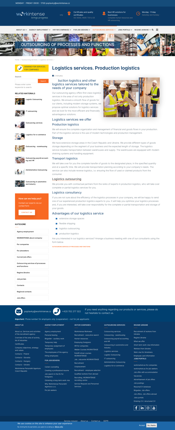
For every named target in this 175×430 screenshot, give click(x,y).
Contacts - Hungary (22, 361)
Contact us (26, 212)
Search (18, 77)
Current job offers (24, 257)
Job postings (139, 383)
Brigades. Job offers (142, 390)
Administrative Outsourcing (36, 170)
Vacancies (138, 376)
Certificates (19, 344)
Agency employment (38, 30)
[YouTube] (154, 408)
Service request (71, 421)
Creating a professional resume (57, 370)
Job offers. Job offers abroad (145, 394)
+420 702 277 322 (71, 311)
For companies (23, 244)
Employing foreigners (82, 342)
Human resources (81, 339)
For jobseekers (23, 251)
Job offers (21, 298)
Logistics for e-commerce (36, 135)
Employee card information (144, 356)
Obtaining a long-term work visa (57, 380)
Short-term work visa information (146, 345)
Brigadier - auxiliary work (54, 339)
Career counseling (52, 367)
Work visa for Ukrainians (143, 352)
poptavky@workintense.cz (58, 3)
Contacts (20, 285)
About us (84, 421)
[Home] (32, 15)
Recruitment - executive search (86, 335)
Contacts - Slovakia (22, 357)
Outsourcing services (103, 30)
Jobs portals (124, 30)
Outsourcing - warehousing (36, 146)
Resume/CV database (142, 387)
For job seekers (80, 30)
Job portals (21, 279)
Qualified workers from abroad (86, 374)
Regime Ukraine (142, 30)
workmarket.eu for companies (145, 365)
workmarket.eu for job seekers (146, 369)
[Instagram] (148, 408)
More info (59, 427)
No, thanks (151, 425)
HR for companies (61, 30)
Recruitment (79, 363)
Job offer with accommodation (146, 372)
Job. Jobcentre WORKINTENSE (86, 359)
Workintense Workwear (83, 331)
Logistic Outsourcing (34, 99)
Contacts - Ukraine (22, 365)
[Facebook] (136, 408)
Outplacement (79, 367)
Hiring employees (51, 356)
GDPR (105, 421)
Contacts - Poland (22, 354)
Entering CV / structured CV (144, 401)
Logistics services (111, 351)
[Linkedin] (142, 408)
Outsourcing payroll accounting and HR (37, 159)
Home (17, 60)
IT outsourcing (31, 111)
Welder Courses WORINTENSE (86, 350)
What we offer (139, 341)
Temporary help (51, 342)
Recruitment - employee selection (87, 370)
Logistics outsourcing (66, 179)
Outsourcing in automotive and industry (36, 183)
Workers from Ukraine (142, 349)
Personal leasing (51, 335)
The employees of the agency (56, 352)
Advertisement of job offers (144, 379)
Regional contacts (24, 292)
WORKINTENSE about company (29, 238)
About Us (20, 30)
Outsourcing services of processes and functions (71, 246)
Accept (142, 425)
